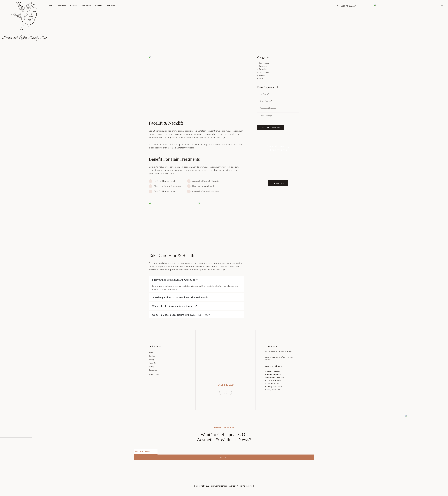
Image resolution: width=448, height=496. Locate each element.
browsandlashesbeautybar (223, 486)
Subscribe (224, 457)
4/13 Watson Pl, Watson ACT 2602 (278, 352)
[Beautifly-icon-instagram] (229, 392)
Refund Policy (154, 374)
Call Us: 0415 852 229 (346, 6)
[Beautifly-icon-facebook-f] (222, 392)
